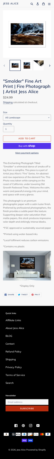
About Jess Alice (15, 328)
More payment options (27, 152)
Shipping (8, 102)
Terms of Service (15, 375)
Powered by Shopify (36, 449)
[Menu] (49, 3)
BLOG (9, 335)
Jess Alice (11, 3)
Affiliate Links (13, 320)
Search (10, 382)
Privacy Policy (14, 367)
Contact (10, 343)
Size (5, 112)
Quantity (7, 123)
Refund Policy (13, 351)
